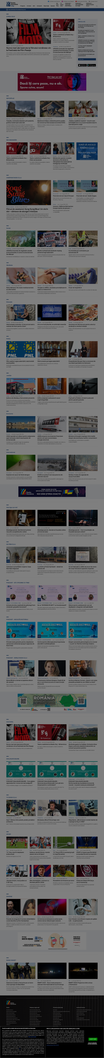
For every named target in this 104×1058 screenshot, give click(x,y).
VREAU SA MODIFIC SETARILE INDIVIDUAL (92, 1043)
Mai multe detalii (32, 1036)
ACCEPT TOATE (93, 1039)
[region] (52, 1042)
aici (19, 1048)
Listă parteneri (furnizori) (52, 1045)
